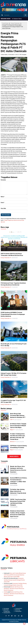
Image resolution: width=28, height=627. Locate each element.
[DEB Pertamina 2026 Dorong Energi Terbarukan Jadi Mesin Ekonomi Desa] (14, 241)
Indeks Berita (14, 456)
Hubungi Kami (7, 612)
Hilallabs (17, 621)
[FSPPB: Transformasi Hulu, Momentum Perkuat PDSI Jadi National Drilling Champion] (5, 502)
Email (2, 202)
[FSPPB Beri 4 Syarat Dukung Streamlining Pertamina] (5, 449)
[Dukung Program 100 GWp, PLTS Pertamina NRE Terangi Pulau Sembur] (14, 361)
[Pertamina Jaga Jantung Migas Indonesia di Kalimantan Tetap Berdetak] (5, 492)
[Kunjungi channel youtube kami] (22, 616)
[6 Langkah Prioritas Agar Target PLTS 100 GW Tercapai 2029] (14, 389)
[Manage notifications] (24, 623)
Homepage (6, 608)
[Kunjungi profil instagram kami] (19, 616)
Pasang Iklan (18, 611)
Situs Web (3, 208)
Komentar (3, 180)
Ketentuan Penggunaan (7, 610)
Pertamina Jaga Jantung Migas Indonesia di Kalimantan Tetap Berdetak (18, 491)
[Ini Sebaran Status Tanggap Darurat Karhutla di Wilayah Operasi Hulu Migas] (5, 427)
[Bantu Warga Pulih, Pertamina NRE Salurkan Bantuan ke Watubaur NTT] (5, 417)
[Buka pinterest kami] (9, 616)
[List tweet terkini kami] (12, 616)
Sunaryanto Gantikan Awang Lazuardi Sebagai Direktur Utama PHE (14, 580)
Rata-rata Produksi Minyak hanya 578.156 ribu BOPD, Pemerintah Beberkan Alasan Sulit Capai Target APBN (15, 575)
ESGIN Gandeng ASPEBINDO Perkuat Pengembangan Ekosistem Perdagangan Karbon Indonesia (13, 314)
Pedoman (17, 609)
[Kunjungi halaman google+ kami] (15, 616)
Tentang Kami (18, 608)
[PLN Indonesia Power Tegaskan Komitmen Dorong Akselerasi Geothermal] (14, 270)
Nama (3, 196)
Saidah (5, 592)
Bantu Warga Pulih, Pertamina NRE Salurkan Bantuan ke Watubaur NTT (17, 415)
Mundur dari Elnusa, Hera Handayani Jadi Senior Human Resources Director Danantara (14, 588)
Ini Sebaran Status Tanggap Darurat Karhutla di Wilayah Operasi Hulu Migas (18, 425)
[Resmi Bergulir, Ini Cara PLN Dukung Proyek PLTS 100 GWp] (14, 331)
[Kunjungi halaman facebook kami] (6, 616)
